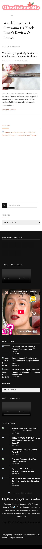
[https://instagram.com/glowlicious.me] (12, 244)
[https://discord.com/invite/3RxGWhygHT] (18, 253)
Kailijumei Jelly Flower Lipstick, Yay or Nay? (25, 450)
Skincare (6, 125)
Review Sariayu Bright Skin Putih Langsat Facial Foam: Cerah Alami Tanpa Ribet (26, 372)
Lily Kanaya (7, 61)
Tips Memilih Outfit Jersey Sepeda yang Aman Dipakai (23, 470)
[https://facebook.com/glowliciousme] (25, 244)
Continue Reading (9, 109)
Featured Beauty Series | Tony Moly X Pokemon (24, 460)
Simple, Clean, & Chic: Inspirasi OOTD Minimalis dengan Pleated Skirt (25, 360)
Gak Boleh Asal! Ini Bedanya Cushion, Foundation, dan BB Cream (23, 349)
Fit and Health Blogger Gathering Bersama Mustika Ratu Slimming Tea (26, 481)
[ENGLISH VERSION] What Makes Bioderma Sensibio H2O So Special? (26, 440)
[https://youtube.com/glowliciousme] (5, 244)
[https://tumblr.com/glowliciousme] (31, 244)
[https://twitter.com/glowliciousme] (18, 244)
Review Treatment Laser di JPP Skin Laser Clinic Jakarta (25, 429)
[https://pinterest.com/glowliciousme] (5, 253)
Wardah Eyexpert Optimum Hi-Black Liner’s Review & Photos (20, 54)
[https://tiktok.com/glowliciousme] (12, 253)
